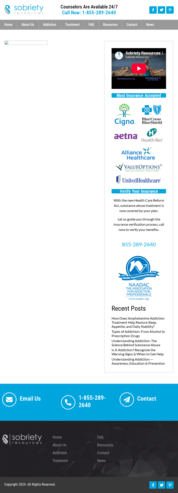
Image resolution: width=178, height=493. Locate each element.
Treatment (72, 25)
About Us (27, 25)
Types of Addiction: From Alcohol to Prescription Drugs (138, 333)
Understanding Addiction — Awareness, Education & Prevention (138, 361)
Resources (110, 25)
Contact (132, 25)
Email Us (30, 398)
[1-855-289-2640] (68, 402)
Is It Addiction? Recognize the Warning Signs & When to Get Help (138, 352)
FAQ (91, 25)
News (150, 25)
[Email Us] (9, 399)
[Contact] (127, 399)
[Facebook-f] (153, 10)
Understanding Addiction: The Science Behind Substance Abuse (136, 343)
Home (8, 25)
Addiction (49, 25)
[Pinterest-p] (170, 10)
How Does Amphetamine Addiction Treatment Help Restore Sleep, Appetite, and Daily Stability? (138, 322)
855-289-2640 (139, 244)
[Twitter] (161, 10)
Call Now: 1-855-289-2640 (89, 13)
